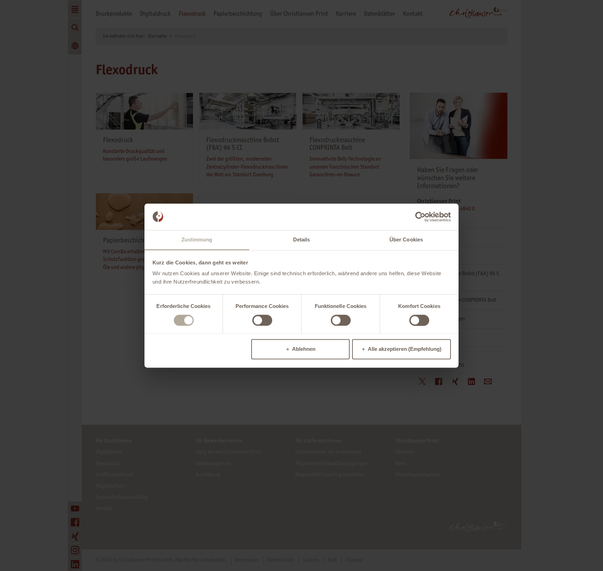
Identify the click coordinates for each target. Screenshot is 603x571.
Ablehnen (303, 349)
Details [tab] (301, 240)
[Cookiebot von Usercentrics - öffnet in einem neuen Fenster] (420, 216)
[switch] (262, 320)
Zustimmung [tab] (197, 240)
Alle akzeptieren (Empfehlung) (404, 349)
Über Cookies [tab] (406, 240)
